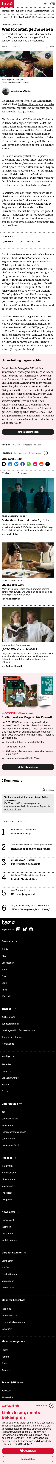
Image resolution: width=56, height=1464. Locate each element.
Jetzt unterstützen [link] (28, 431)
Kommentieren (20, 453)
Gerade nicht (41, 1405)
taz (8, 922)
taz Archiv (7, 1329)
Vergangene (8, 1281)
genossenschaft (10, 1118)
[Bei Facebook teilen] (22, 464)
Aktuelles (6, 1064)
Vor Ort (5, 1267)
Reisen (5, 1350)
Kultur (5, 969)
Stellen (5, 1084)
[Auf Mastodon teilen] (10, 464)
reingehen (7, 1199)
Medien (7, 17)
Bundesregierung (10, 1023)
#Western (27, 445)
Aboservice (7, 1397)
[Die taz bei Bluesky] (25, 931)
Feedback (7, 1390)
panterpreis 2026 (10, 1145)
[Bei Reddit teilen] (41, 464)
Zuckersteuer (8, 1017)
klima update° (8, 1179)
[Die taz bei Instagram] (31, 931)
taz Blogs (6, 1309)
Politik (5, 949)
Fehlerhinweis (35, 453)
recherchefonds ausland (14, 1132)
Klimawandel (8, 1044)
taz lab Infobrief (10, 1240)
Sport (4, 976)
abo (4, 1112)
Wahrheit (6, 996)
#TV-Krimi (17, 445)
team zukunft (8, 1220)
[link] (8, 11)
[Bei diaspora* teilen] (35, 464)
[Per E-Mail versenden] (4, 464)
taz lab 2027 (8, 1287)
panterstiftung (9, 1138)
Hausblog (6, 1071)
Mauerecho (7, 1186)
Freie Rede (7, 1193)
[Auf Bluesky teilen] (16, 464)
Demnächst (7, 1261)
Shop (4, 1363)
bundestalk (7, 1166)
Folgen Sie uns (8, 929)
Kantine (5, 1356)
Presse (5, 1091)
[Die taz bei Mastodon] (18, 931)
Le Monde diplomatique (14, 1322)
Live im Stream (9, 1274)
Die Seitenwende (10, 1078)
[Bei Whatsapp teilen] (29, 464)
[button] (52, 3)
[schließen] (51, 1405)
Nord (4, 989)
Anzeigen (6, 1370)
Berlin (4, 983)
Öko (4, 956)
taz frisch (6, 1227)
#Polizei (37, 445)
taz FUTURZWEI (9, 1315)
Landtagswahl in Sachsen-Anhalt (18, 1030)
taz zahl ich (7, 1125)
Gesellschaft (8, 963)
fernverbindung (9, 1172)
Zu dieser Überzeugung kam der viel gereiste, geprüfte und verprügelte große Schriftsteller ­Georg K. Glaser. (28, 108)
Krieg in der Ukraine (12, 1037)
